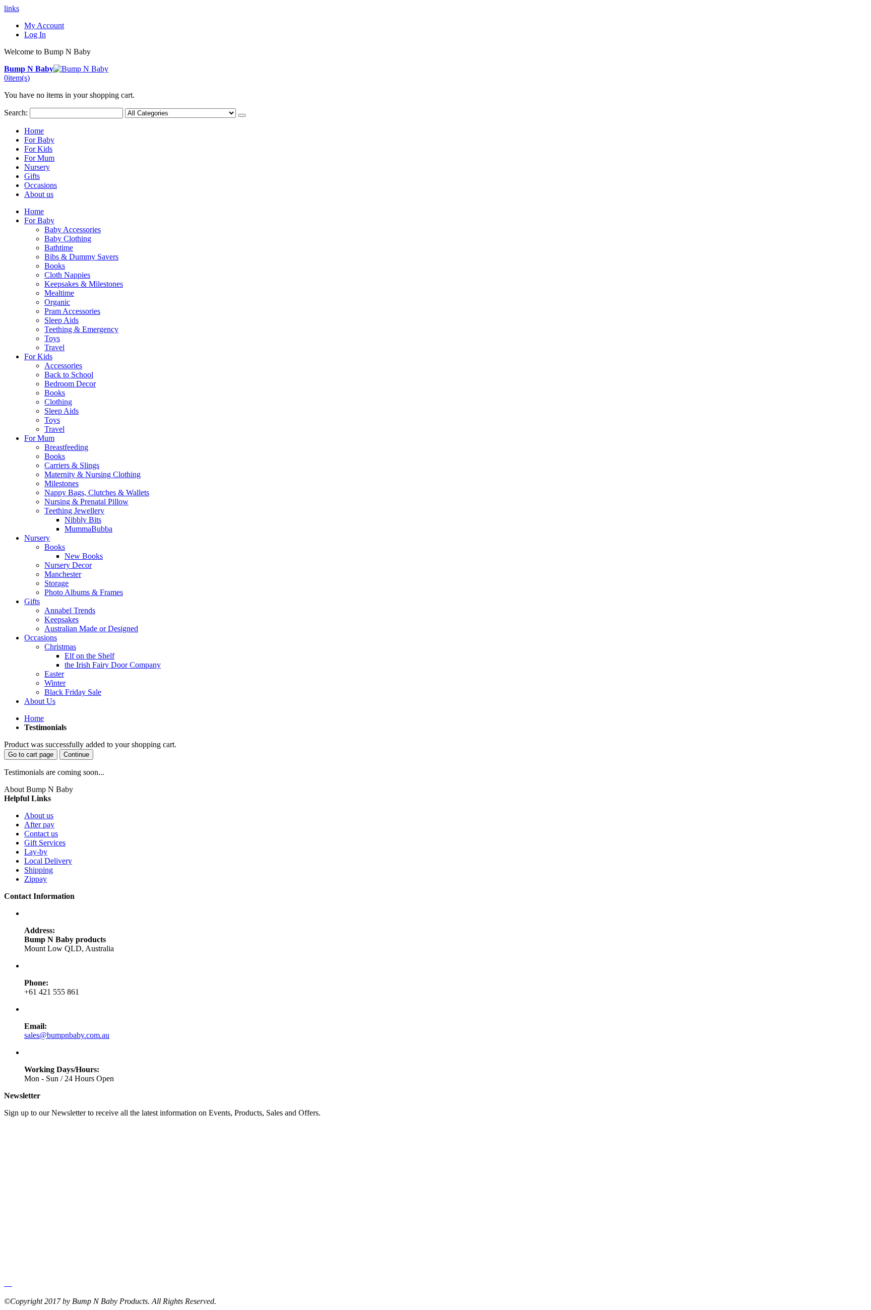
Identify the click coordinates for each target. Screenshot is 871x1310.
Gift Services (45, 842)
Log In (35, 34)
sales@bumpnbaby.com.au (66, 1035)
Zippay (35, 879)
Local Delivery (48, 861)
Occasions (40, 185)
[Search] (242, 115)
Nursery (37, 167)
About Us (39, 701)
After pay (39, 824)
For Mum (39, 158)
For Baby (39, 140)
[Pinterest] (9, 1283)
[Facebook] (5, 1283)
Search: (16, 112)
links (11, 8)
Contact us (41, 833)
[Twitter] (7, 1283)
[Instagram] (11, 1283)
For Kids (38, 149)
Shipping (38, 870)
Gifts (32, 176)
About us (38, 194)
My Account (44, 25)
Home (34, 718)
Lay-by (35, 851)
